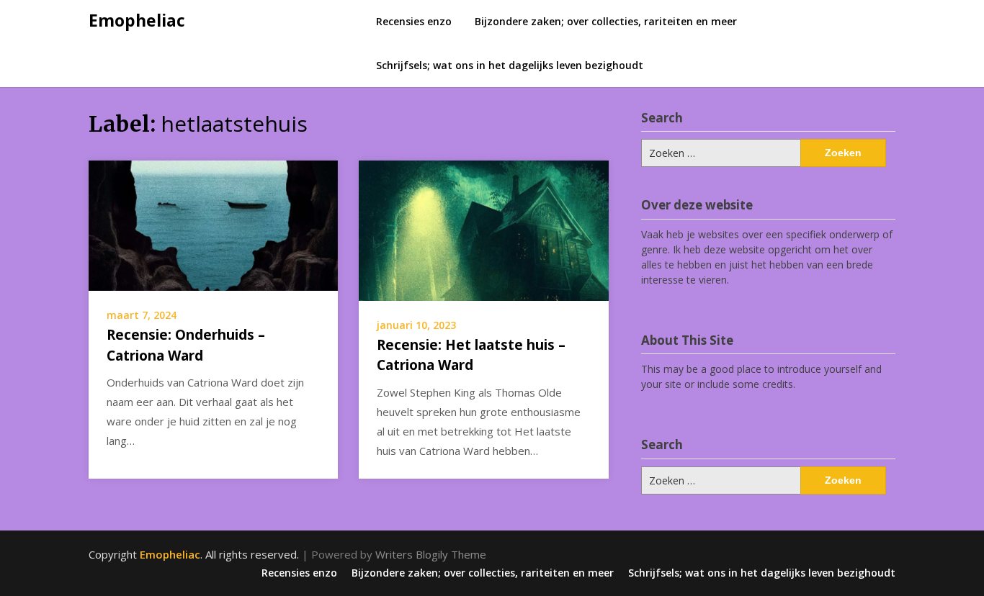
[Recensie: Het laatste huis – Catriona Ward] (483, 229)
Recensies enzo (414, 21)
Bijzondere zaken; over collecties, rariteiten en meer (606, 21)
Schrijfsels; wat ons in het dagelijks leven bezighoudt (509, 65)
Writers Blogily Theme (430, 554)
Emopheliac (137, 20)
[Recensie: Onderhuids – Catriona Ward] (213, 224)
